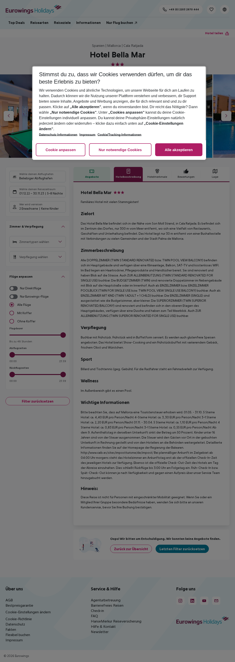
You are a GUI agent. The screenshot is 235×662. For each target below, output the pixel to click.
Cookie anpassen (60, 150)
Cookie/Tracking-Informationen (119, 134)
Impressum (87, 134)
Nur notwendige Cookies (120, 150)
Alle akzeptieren (179, 150)
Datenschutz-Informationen (58, 134)
